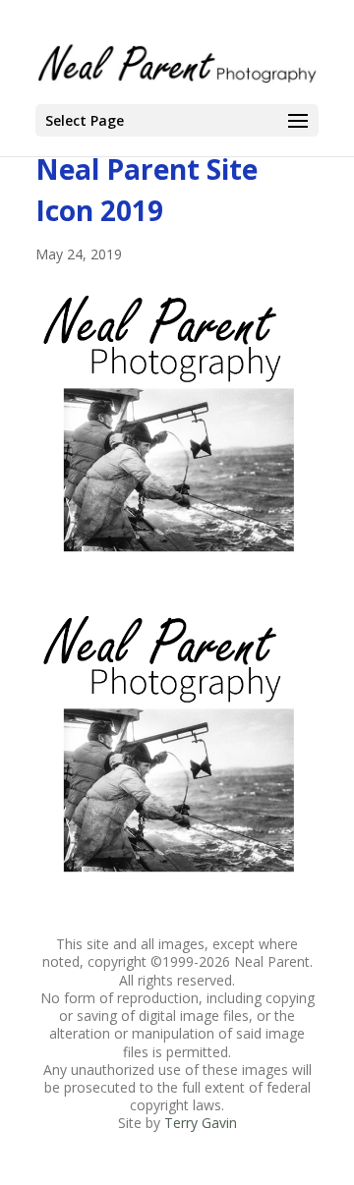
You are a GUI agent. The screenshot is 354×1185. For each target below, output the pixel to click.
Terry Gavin (200, 1122)
